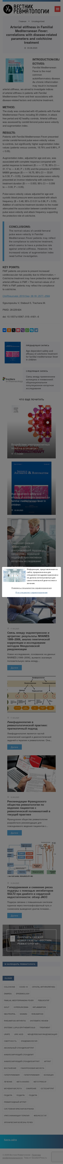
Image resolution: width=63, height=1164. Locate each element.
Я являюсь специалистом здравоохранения (31, 588)
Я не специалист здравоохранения (31, 592)
